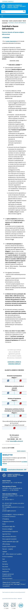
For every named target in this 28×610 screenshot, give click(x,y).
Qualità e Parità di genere (9, 546)
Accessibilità (6, 586)
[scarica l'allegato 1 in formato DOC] (8, 380)
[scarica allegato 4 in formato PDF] (20, 416)
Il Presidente (5, 519)
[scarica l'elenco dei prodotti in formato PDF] (14, 428)
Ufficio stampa (6, 544)
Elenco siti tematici (7, 578)
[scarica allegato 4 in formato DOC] (8, 416)
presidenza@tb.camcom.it (9, 511)
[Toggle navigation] (2, 16)
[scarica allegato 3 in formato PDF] (20, 403)
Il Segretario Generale (8, 521)
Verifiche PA (5, 571)
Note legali (17, 584)
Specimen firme (6, 534)
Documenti (5, 566)
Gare (3, 559)
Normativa (5, 564)
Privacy (23, 584)
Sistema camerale (8, 1)
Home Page (5, 21)
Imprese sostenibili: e (10, 541)
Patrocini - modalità (7, 549)
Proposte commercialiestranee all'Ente (8, 575)
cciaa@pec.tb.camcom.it (11, 507)
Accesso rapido (15, 582)
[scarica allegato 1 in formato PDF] (20, 380)
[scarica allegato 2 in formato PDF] (20, 393)
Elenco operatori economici (9, 539)
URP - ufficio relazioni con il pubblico (12, 554)
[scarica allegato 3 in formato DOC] (8, 403)
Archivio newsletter (7, 556)
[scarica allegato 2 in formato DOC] (8, 393)
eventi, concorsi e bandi (15, 21)
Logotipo (4, 551)
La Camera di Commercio (8, 516)
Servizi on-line (6, 569)
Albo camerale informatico (9, 536)
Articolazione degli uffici (8, 526)
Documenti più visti (8, 584)
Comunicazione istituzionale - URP (16, 469)
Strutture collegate (7, 529)
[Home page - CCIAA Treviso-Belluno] (13, 6)
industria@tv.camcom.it (16, 441)
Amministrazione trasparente (10, 531)
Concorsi (4, 561)
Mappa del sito (6, 582)
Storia (4, 524)
